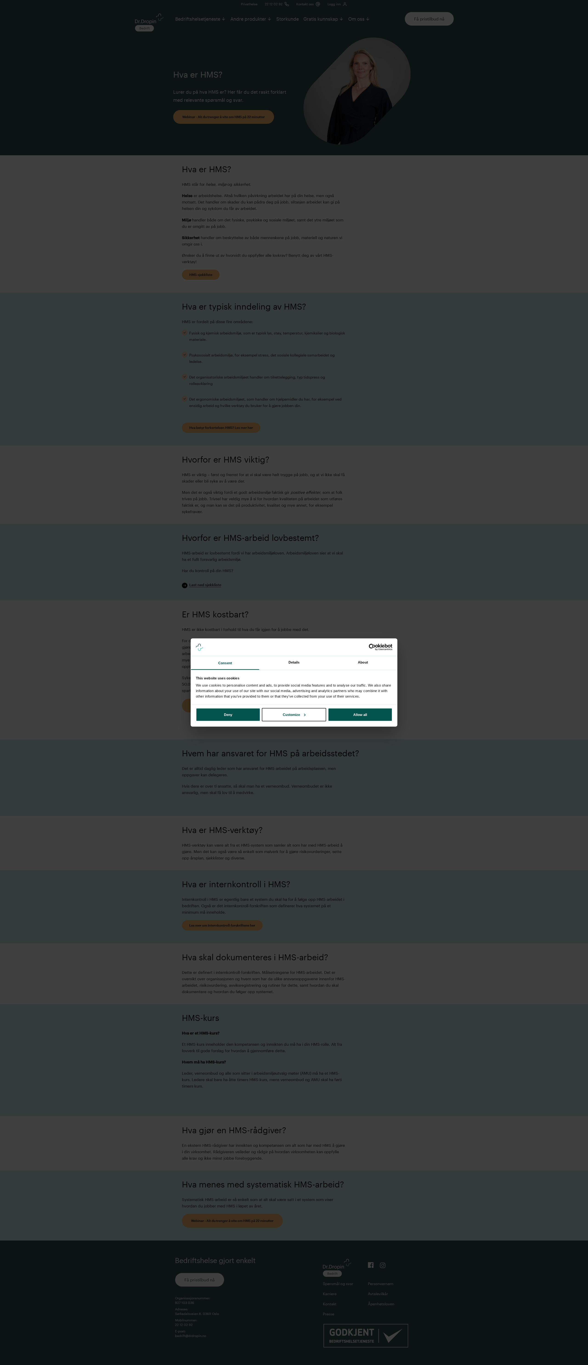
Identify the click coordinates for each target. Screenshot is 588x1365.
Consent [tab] (225, 663)
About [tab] (363, 662)
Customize (291, 714)
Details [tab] (294, 662)
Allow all (360, 714)
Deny (228, 714)
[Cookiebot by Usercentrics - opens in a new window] (372, 647)
